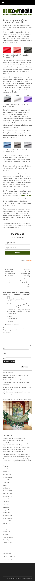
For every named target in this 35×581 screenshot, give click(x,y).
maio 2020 (6, 485)
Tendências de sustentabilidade (12, 380)
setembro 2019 (7, 496)
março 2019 (6, 510)
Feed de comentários (9, 556)
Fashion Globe (26, 195)
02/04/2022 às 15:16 (12, 301)
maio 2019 (6, 507)
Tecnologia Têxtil (8, 542)
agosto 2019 (6, 499)
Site (4, 358)
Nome (5, 348)
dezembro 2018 (7, 515)
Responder (10, 321)
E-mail (5, 353)
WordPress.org (7, 559)
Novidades (6, 534)
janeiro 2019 (6, 512)
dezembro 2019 (7, 491)
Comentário (7, 333)
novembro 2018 (7, 518)
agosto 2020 (6, 480)
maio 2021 (6, 472)
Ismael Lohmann (7, 443)
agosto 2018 (6, 523)
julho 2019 (6, 502)
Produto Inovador (8, 537)
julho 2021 (6, 469)
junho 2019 (6, 504)
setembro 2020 (7, 477)
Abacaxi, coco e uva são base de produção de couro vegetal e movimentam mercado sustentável (10, 276)
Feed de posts (7, 553)
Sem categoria (7, 540)
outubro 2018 (7, 521)
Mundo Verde (7, 532)
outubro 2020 (7, 474)
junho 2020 (6, 482)
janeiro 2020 (6, 488)
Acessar (5, 551)
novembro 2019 (7, 493)
